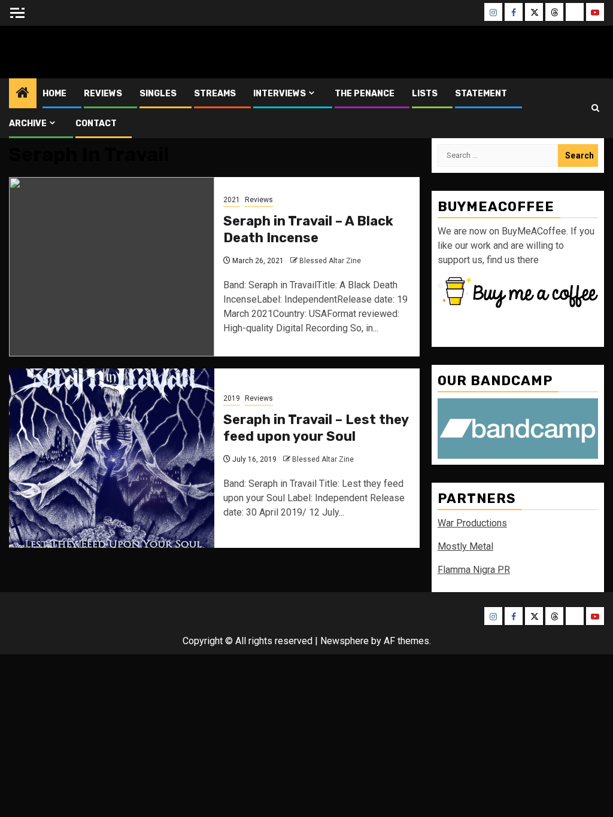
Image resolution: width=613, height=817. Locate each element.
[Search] (595, 108)
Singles (158, 94)
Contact (96, 123)
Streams (215, 94)
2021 (231, 200)
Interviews (279, 94)
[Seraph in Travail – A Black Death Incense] (111, 266)
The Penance (364, 94)
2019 (231, 398)
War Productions (472, 523)
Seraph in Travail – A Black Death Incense (308, 229)
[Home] (22, 94)
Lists (425, 94)
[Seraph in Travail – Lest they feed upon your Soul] (111, 458)
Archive (28, 123)
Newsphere (344, 641)
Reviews (103, 94)
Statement (481, 94)
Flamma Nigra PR (474, 569)
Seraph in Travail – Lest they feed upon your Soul (315, 428)
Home (54, 94)
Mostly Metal (465, 546)
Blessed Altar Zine (88, 51)
